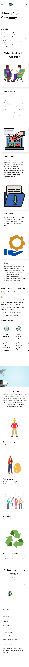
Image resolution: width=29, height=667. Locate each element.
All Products (6, 609)
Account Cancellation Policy (10, 639)
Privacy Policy (6, 625)
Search (5, 606)
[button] (1, 4)
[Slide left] (11, 360)
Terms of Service (7, 632)
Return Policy (6, 629)
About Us (5, 612)
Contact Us (6, 616)
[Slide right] (17, 360)
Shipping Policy (7, 636)
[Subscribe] (24, 584)
